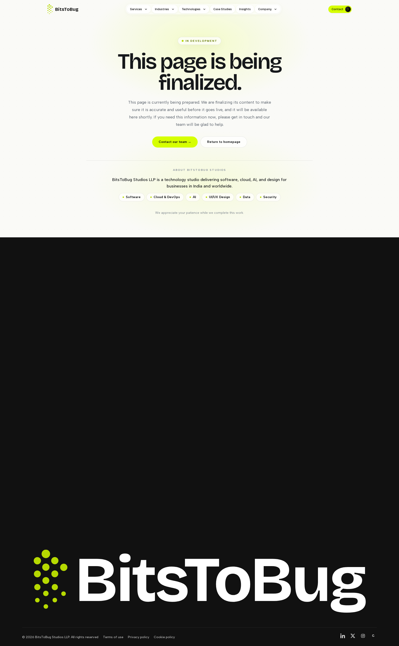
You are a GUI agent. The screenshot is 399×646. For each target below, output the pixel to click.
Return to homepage (223, 142)
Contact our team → (175, 142)
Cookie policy (164, 637)
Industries (162, 9)
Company (265, 9)
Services (136, 9)
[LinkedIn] (342, 636)
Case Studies (222, 9)
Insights (245, 9)
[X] (353, 636)
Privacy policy (138, 637)
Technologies (191, 9)
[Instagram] (363, 636)
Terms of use (113, 637)
